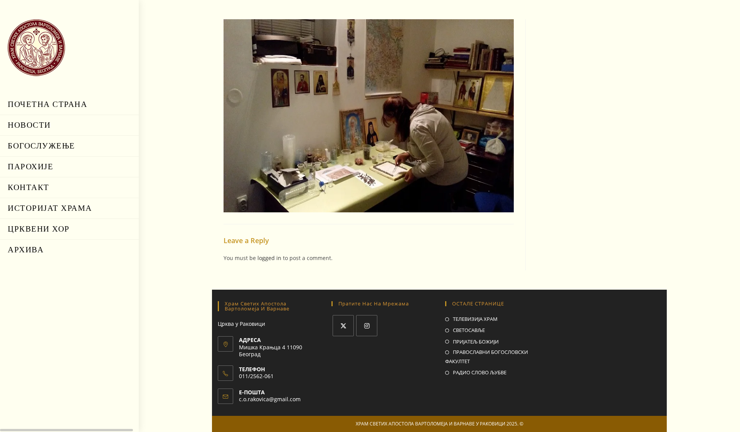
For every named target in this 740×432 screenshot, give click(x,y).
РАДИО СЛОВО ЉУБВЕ (479, 372)
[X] (343, 325)
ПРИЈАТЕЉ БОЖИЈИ (476, 341)
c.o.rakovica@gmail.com (270, 399)
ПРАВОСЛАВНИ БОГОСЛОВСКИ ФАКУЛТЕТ (486, 356)
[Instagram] (366, 325)
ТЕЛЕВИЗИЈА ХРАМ (475, 318)
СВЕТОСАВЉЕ (469, 330)
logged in (269, 258)
